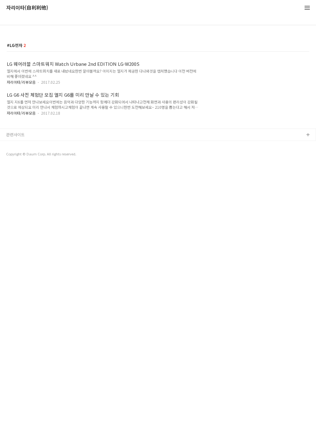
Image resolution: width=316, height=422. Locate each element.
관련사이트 (15, 134)
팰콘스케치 (15, 145)
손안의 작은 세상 (20, 155)
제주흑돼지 (15, 165)
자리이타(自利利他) (27, 8)
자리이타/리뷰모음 (21, 82)
